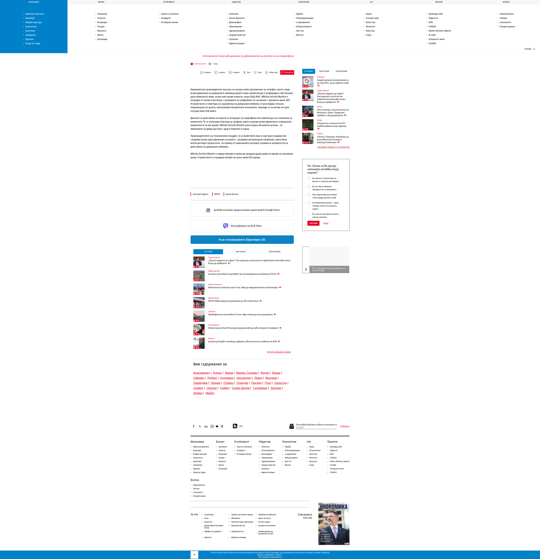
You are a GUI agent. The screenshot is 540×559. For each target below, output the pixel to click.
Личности (370, 26)
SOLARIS (432, 43)
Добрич (212, 377)
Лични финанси (237, 18)
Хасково (276, 387)
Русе (268, 382)
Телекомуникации (304, 18)
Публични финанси (34, 14)
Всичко (506, 2)
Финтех (299, 35)
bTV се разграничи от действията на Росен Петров (328, 269)
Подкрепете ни (237, 531)
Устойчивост (169, 2)
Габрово (198, 377)
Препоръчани (274, 252)
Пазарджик (200, 382)
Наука (369, 14)
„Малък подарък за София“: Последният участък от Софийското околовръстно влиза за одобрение (249, 262)
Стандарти (166, 18)
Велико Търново (247, 372)
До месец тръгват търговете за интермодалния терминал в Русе (242, 274)
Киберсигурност (304, 26)
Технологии (303, 2)
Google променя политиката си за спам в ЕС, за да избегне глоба (333, 81)
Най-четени (241, 252)
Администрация (236, 43)
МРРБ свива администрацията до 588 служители (233, 301)
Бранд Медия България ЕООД (213, 526)
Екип (206, 518)
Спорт (369, 35)
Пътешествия (372, 18)
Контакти (208, 522)
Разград (256, 382)
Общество (236, 2)
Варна (229, 372)
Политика (233, 14)
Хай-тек (300, 30)
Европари (30, 18)
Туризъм (29, 39)
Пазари (100, 26)
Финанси (101, 30)
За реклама (209, 514)
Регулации (102, 39)
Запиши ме (344, 426)
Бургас (217, 372)
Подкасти (433, 18)
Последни (208, 252)
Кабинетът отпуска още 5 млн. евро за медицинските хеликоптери (243, 287)
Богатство (370, 22)
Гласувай (313, 223)
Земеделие (30, 35)
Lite (371, 2)
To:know (503, 18)
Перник (215, 382)
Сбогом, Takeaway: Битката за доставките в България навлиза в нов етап (333, 139)
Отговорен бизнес (169, 22)
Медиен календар (238, 537)
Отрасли (101, 18)
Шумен (197, 393)
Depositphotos (276, 557)
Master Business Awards (440, 30)
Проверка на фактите (267, 514)
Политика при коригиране (242, 522)
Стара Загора (241, 387)
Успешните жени (437, 39)
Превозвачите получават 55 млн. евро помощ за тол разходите (240, 314)
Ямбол (210, 393)
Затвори (527, 49)
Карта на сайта (264, 518)
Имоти (100, 35)
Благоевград (201, 372)
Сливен (198, 387)
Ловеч (258, 377)
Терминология (507, 14)
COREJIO (432, 26)
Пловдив (242, 382)
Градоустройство (237, 35)
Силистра (280, 382)
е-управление (303, 22)
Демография (235, 22)
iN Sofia (432, 35)
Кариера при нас (238, 525)
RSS (241, 426)
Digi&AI (299, 14)
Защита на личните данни (242, 514)
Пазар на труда (32, 43)
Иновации (102, 22)
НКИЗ (217, 194)
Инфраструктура (33, 22)
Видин (265, 372)
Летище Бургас (201, 194)
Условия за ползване (266, 525)
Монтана (271, 377)
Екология (233, 39)
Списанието (505, 22)
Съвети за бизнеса (170, 14)
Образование (235, 26)
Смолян (211, 387)
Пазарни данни (507, 26)
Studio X (279, 555)
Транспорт (30, 30)
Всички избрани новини (279, 352)
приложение (232, 194)
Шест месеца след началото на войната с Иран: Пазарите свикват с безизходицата (333, 112)
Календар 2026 (436, 14)
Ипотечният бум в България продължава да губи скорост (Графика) (243, 328)
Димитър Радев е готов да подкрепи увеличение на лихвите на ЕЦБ (242, 341)
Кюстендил (244, 377)
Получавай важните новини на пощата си (316, 425)
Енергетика (31, 26)
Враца (276, 372)
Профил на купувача (212, 531)
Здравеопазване (237, 30)
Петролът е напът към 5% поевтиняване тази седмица (331, 124)
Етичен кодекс (264, 522)
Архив (325, 223)
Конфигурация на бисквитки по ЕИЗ (265, 532)
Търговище (260, 387)
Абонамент (235, 518)
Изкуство (370, 30)
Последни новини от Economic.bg (333, 147)
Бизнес (101, 2)
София (224, 387)
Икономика (34, 2)
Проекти (439, 2)
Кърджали (226, 377)
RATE (431, 22)
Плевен (228, 382)
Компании (102, 14)
